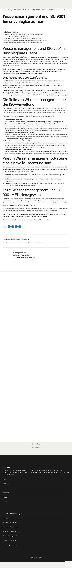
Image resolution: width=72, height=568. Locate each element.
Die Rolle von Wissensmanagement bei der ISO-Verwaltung (23, 38)
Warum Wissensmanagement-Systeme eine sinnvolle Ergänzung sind (26, 40)
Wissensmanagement (51, 9)
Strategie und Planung (10, 522)
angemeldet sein (15, 243)
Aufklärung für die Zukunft (11, 545)
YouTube (5, 497)
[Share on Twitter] (12, 226)
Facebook (6, 484)
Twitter (5, 488)
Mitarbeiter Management (11, 527)
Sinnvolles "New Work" (10, 531)
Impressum (36, 447)
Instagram (6, 493)
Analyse (5, 518)
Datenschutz (36, 444)
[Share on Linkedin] (16, 226)
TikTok (5, 502)
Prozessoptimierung (21, 220)
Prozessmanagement (31, 9)
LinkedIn (5, 479)
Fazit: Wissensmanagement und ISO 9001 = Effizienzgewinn (23, 42)
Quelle (67, 95)
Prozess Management (10, 536)
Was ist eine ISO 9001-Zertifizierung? (18, 36)
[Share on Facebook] (9, 226)
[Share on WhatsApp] (19, 226)
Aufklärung (7, 9)
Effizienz (17, 9)
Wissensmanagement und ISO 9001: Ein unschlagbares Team (24, 34)
